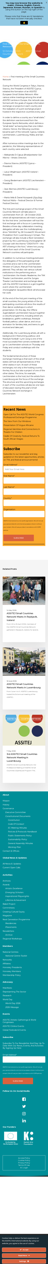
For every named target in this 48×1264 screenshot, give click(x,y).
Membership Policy (12, 975)
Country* (7, 498)
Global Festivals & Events (14, 1030)
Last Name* (9, 487)
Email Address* (10, 465)
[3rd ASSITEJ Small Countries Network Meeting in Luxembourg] (24, 749)
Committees (9, 908)
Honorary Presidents (12, 967)
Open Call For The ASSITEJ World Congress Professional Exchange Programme (23, 416)
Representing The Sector (14, 992)
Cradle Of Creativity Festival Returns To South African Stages (21, 437)
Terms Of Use (24, 1165)
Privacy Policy (24, 1163)
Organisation (9, 509)
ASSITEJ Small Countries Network (24, 581)
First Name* (9, 476)
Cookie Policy (24, 1160)
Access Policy (24, 1158)
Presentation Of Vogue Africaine (18, 425)
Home (6, 76)
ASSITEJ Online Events (13, 1026)
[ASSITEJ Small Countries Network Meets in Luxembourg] (24, 678)
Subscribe (8, 1037)
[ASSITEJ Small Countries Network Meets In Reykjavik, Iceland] (24, 609)
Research (7, 995)
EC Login (24, 1168)
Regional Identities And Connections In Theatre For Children (21, 430)
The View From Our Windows (17, 421)
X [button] (46, 2)
